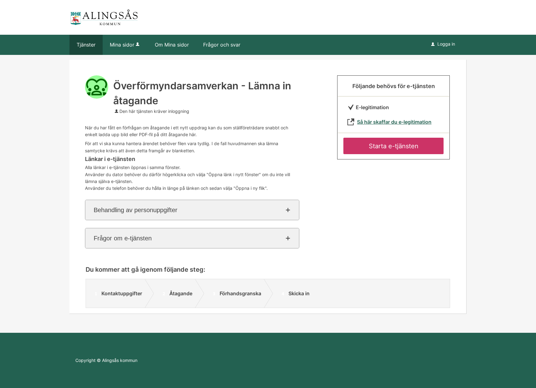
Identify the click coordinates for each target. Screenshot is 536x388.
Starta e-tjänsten (393, 146)
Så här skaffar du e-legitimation (394, 122)
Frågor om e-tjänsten (123, 238)
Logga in (443, 44)
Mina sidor (122, 45)
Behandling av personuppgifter (135, 210)
